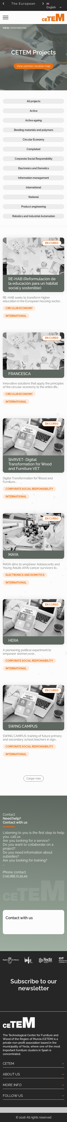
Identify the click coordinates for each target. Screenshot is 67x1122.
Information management (33, 177)
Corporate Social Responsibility (33, 158)
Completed (33, 149)
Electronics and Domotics (33, 168)
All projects (33, 101)
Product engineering (33, 206)
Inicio (6, 27)
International (33, 187)
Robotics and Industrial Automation (33, 216)
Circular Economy (33, 139)
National (33, 197)
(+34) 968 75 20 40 (15, 876)
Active (33, 110)
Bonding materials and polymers (33, 129)
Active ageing (33, 120)
